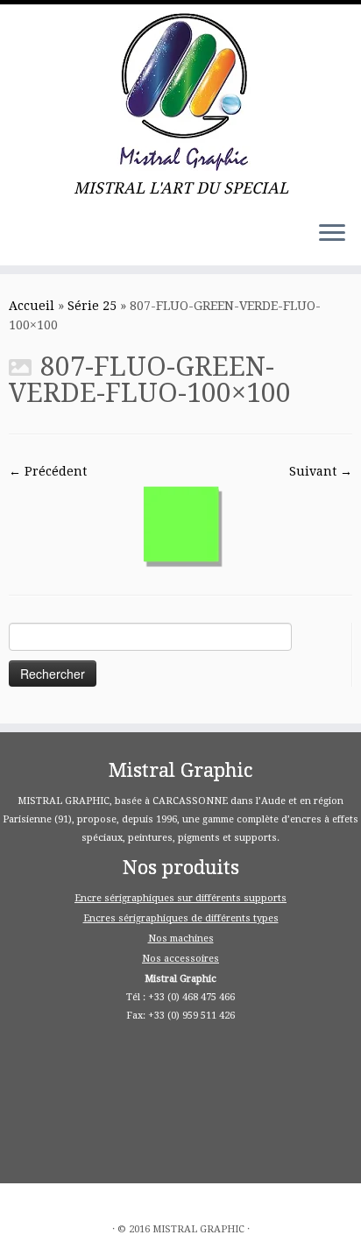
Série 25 (92, 306)
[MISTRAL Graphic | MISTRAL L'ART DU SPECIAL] (180, 92)
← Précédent (48, 471)
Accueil (31, 306)
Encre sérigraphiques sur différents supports (180, 898)
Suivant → (320, 471)
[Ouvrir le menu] (332, 234)
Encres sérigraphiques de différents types (181, 918)
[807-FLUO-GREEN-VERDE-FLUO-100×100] (180, 524)
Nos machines (181, 938)
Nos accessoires (180, 958)
